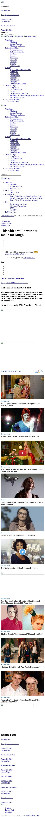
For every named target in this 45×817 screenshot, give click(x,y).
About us (8, 812)
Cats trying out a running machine (10, 15)
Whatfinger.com (32, 815)
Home (3, 216)
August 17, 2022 (6, 223)
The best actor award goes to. (8, 787)
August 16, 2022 (29, 258)
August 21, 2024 (6, 19)
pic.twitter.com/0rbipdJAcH (14, 254)
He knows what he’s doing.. (8, 765)
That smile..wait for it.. (7, 798)
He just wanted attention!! (8, 25)
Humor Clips (5, 10)
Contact (8, 808)
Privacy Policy (10, 810)
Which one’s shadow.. (6, 776)
